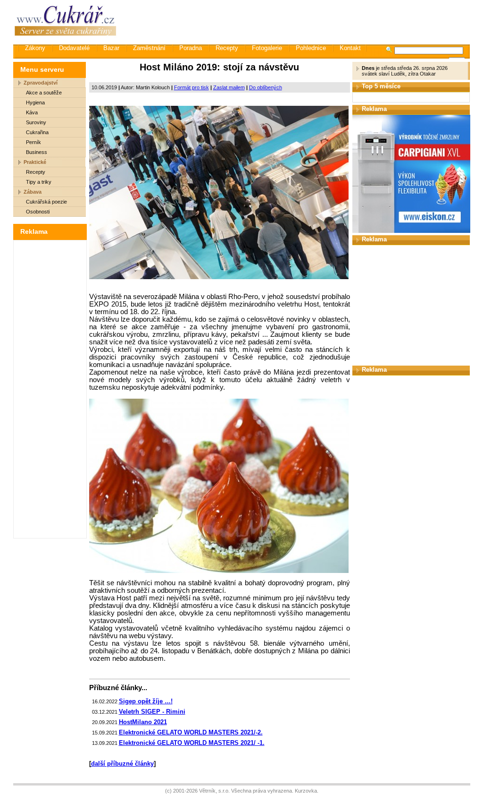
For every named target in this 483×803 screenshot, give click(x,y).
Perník (33, 142)
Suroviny (36, 122)
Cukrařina (37, 132)
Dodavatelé (74, 47)
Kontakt (350, 47)
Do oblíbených (265, 87)
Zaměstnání (149, 47)
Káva (32, 112)
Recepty (227, 47)
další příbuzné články (122, 763)
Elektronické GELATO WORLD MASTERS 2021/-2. (191, 732)
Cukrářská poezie (46, 202)
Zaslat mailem (229, 87)
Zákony (35, 47)
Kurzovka (306, 791)
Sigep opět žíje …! (146, 701)
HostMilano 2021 (143, 722)
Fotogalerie (267, 47)
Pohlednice (311, 47)
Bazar (111, 47)
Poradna (190, 47)
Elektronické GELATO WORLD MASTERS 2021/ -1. (192, 742)
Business (36, 152)
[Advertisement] (297, 21)
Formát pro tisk (191, 87)
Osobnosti (38, 211)
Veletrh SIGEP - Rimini (152, 711)
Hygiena (35, 102)
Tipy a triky (38, 182)
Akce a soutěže (44, 92)
